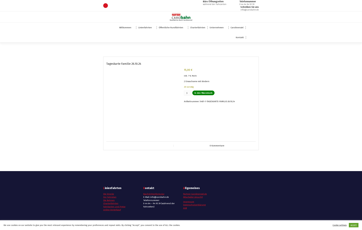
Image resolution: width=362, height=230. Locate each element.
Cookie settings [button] (340, 225)
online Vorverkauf (112, 210)
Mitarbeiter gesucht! (193, 197)
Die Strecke (108, 194)
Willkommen (125, 27)
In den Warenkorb (203, 93)
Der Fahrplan (109, 197)
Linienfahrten (145, 27)
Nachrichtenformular (153, 194)
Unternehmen (217, 27)
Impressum (188, 201)
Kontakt (240, 37)
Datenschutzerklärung (194, 205)
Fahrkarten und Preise (114, 206)
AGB (185, 208)
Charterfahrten (197, 27)
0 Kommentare (217, 145)
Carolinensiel (237, 27)
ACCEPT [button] (354, 225)
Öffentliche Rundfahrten (171, 27)
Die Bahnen (109, 200)
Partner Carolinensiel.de (195, 194)
